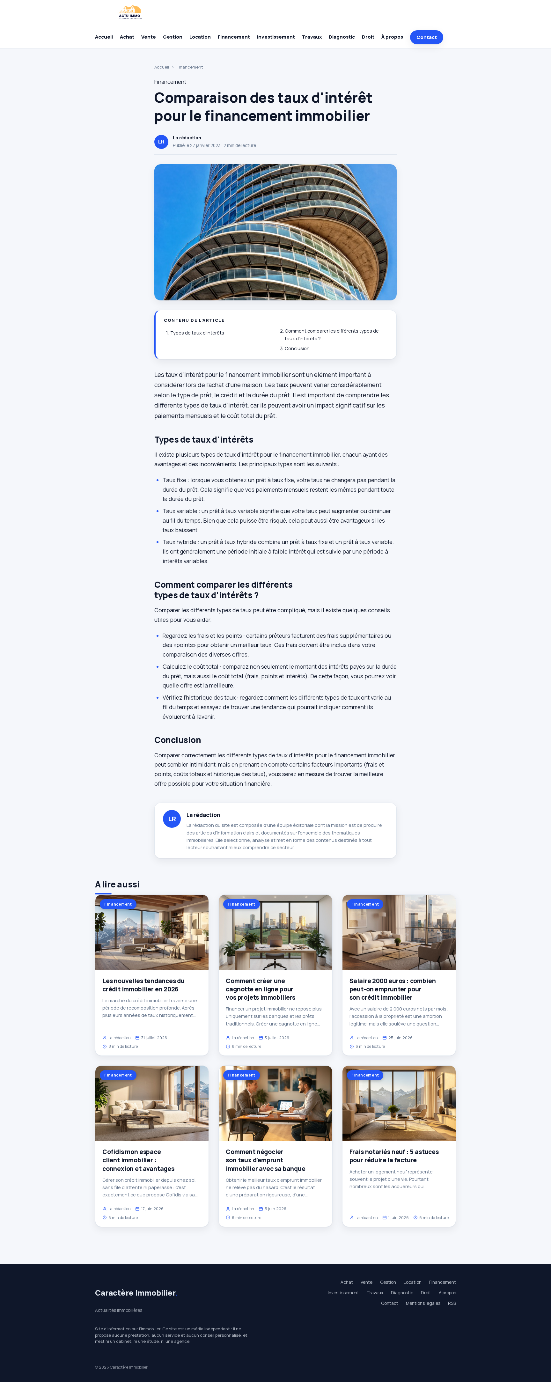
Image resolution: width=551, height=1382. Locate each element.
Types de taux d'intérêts (197, 333)
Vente (148, 36)
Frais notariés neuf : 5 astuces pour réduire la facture (394, 1156)
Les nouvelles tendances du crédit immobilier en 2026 (143, 985)
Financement (234, 36)
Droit (368, 36)
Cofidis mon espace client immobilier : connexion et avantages (138, 1160)
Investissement (276, 36)
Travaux (312, 36)
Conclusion (297, 348)
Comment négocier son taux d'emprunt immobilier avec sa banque (265, 1160)
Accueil (104, 36)
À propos (392, 36)
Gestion (172, 36)
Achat (127, 36)
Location (200, 36)
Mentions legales (423, 1303)
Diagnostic (342, 36)
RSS (452, 1303)
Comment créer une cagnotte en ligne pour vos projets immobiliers (260, 989)
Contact (426, 37)
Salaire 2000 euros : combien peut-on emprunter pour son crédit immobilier (392, 989)
